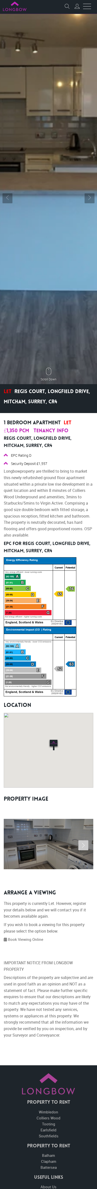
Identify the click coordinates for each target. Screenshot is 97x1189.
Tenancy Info (51, 431)
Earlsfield (48, 1129)
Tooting (48, 1123)
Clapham (48, 1161)
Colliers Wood (48, 1117)
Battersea (49, 1167)
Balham (48, 1155)
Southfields (48, 1135)
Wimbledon (48, 1111)
